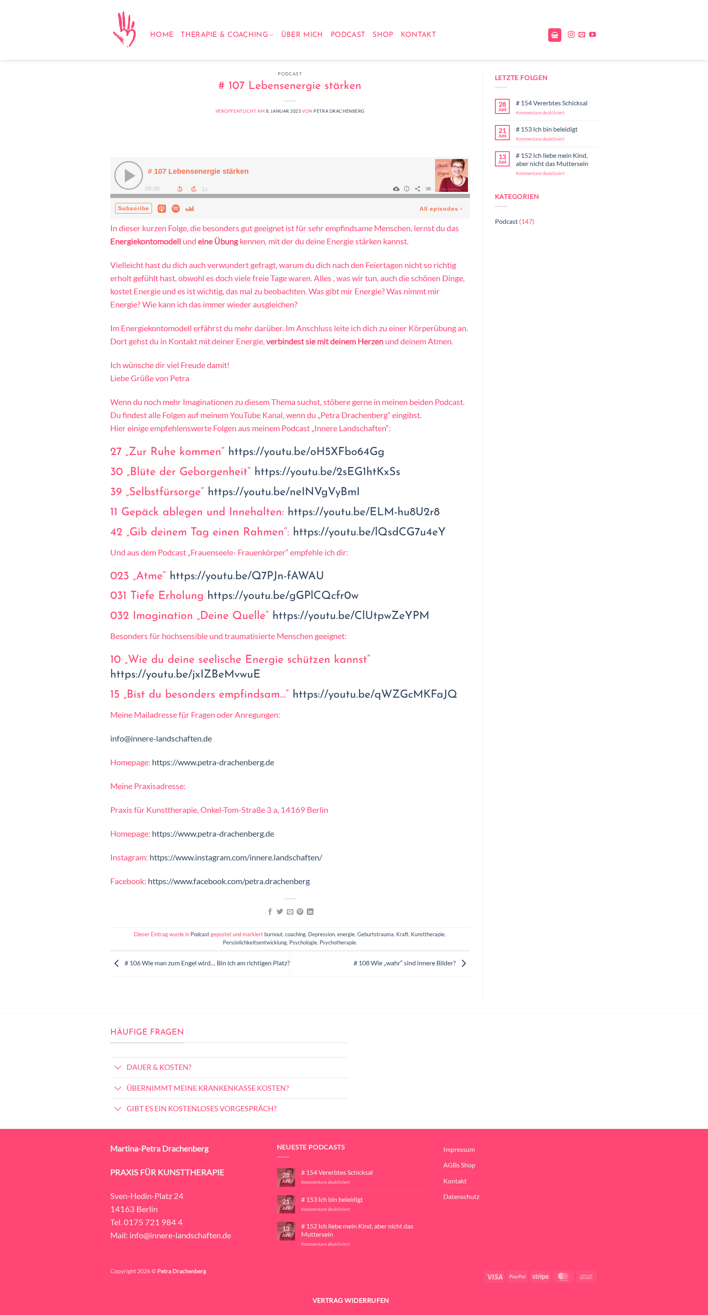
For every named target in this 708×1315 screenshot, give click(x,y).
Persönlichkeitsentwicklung (255, 942)
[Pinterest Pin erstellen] (300, 912)
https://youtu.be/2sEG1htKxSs (327, 472)
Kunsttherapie (428, 934)
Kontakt (418, 35)
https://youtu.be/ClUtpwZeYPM (350, 616)
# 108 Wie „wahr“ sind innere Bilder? (405, 963)
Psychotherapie (338, 942)
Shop (382, 35)
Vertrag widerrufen (351, 1300)
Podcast (348, 35)
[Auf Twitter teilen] (280, 912)
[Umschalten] (118, 1068)
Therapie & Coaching (224, 35)
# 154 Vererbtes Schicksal (552, 103)
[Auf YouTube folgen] (592, 35)
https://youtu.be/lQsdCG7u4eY (369, 532)
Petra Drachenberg (339, 111)
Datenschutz (461, 1196)
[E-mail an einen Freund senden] (290, 912)
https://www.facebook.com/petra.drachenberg (229, 881)
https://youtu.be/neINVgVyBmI (284, 492)
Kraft (402, 934)
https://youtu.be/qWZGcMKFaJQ (375, 695)
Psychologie (303, 942)
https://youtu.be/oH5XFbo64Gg (306, 452)
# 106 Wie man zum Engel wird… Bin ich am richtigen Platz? (206, 963)
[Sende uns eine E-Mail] (582, 35)
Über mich (302, 35)
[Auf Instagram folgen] (571, 35)
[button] (554, 35)
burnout (273, 934)
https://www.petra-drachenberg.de (213, 762)
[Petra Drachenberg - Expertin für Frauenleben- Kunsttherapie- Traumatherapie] (124, 30)
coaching (295, 934)
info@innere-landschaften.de (161, 738)
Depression (321, 934)
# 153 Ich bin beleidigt (547, 129)
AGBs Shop (459, 1165)
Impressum (459, 1149)
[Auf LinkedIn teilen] (310, 912)
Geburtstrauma (375, 934)
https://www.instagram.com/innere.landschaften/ (236, 857)
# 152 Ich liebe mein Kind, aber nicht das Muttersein (552, 159)
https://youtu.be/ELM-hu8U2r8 (364, 512)
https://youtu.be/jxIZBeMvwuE (185, 674)
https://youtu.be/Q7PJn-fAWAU (247, 576)
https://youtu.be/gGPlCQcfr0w (283, 596)
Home (161, 35)
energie (346, 934)
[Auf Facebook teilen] (270, 912)
